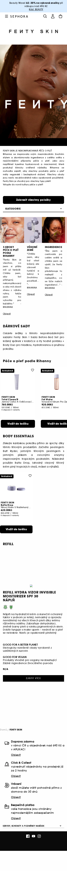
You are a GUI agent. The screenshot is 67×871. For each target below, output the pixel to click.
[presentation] (63, 95)
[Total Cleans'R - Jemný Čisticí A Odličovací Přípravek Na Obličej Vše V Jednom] (18, 382)
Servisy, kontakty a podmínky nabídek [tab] (23, 826)
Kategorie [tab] (13, 208)
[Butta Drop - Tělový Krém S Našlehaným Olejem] (16, 487)
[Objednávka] (60, 16)
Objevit (16, 754)
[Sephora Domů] (19, 16)
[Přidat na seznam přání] (32, 370)
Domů (3, 729)
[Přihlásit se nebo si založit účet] (53, 16)
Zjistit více (33, 678)
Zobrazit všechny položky (33, 200)
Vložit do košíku (17, 424)
